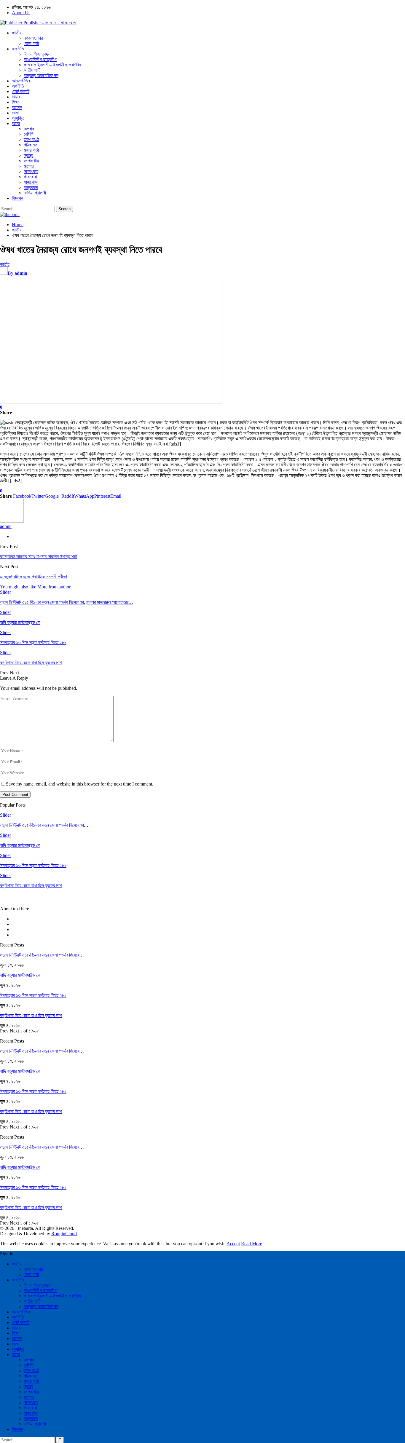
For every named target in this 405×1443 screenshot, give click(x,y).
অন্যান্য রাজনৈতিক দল (41, 75)
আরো (16, 123)
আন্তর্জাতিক (21, 80)
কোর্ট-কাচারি (20, 91)
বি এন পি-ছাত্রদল (37, 54)
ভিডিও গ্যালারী (35, 192)
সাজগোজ (31, 182)
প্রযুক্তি (18, 118)
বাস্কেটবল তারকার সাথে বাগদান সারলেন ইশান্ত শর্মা (38, 556)
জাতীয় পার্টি (32, 70)
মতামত (29, 166)
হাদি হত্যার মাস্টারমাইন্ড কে (20, 975)
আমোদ (17, 107)
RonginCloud (64, 1233)
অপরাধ (29, 128)
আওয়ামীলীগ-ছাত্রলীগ (40, 59)
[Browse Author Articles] (12, 520)
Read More (251, 1243)
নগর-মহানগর (33, 38)
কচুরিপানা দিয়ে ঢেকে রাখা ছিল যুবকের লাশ (31, 1015)
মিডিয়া (16, 96)
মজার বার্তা (31, 150)
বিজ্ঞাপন (17, 198)
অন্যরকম (31, 187)
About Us (21, 12)
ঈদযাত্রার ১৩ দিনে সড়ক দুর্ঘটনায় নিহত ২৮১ (33, 995)
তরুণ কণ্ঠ (31, 139)
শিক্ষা (15, 102)
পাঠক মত (30, 144)
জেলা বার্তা (31, 43)
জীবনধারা (30, 176)
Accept (233, 1243)
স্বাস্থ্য (28, 155)
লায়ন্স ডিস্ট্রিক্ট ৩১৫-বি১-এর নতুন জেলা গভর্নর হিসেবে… (42, 954)
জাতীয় (16, 32)
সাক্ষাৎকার (31, 171)
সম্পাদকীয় (31, 160)
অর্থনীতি (18, 86)
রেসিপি (29, 134)
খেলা (15, 112)
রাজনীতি (18, 48)
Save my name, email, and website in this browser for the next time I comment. (79, 783)
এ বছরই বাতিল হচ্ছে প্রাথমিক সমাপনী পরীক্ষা (33, 576)
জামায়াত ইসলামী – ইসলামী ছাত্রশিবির (52, 64)
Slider (5, 592)
